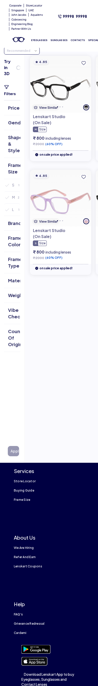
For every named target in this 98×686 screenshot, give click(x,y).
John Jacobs (18, 14)
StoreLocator (34, 5)
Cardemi (20, 633)
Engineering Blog (22, 24)
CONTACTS (78, 40)
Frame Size (22, 500)
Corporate (15, 5)
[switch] (18, 68)
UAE (31, 10)
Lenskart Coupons (28, 566)
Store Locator (25, 481)
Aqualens (37, 14)
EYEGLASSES (39, 40)
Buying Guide (24, 490)
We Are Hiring (24, 548)
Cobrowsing (18, 19)
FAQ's (18, 614)
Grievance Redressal (29, 623)
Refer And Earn (25, 557)
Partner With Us (21, 28)
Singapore (17, 10)
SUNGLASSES (59, 40)
